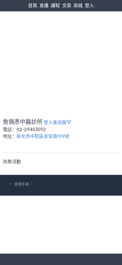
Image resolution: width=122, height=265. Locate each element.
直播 (44, 5)
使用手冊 (21, 184)
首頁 (32, 5)
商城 (78, 5)
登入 (89, 5)
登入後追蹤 (55, 122)
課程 (55, 5)
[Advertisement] (61, 51)
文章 (66, 5)
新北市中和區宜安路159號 (42, 136)
